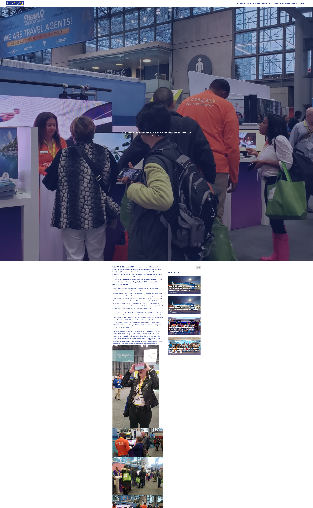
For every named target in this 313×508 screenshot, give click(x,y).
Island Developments (288, 4)
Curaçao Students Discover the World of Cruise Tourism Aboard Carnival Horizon (182, 330)
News (276, 4)
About (302, 4)
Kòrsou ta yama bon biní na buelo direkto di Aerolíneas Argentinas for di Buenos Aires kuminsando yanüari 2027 (184, 308)
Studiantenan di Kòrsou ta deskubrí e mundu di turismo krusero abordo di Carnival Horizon (184, 350)
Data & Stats (240, 4)
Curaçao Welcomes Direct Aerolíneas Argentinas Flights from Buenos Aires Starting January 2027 (184, 288)
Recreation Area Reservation (258, 4)
